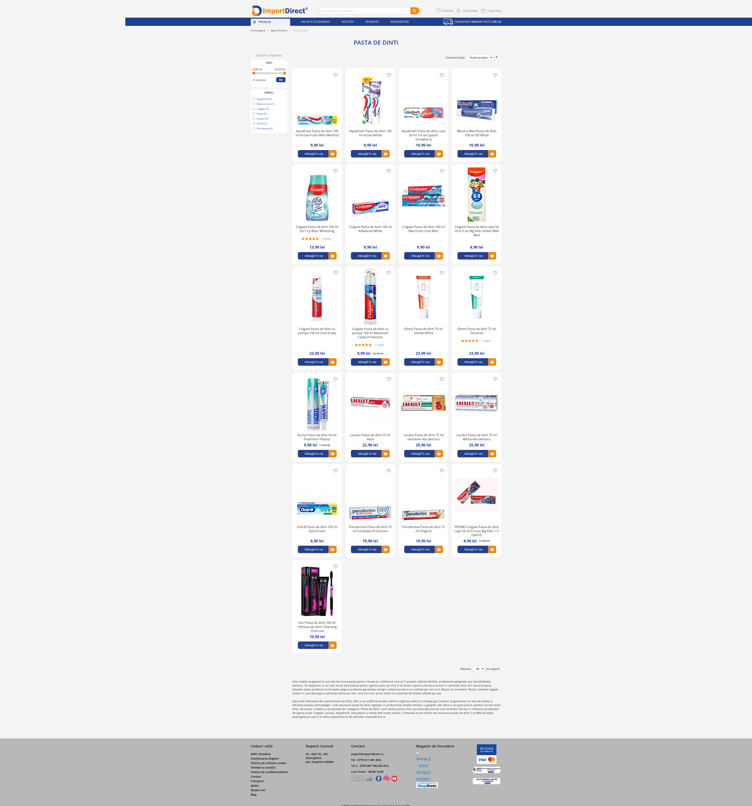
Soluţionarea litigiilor (265, 758)
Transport (257, 781)
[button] (334, 74)
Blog (254, 794)
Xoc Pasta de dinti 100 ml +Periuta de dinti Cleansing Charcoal (317, 627)
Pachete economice (315, 22)
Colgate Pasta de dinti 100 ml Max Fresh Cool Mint (423, 229)
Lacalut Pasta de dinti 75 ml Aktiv (370, 437)
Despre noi (258, 790)
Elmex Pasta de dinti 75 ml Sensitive (476, 331)
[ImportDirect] (280, 11)
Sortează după (455, 57)
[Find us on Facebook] (378, 779)
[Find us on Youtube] (394, 779)
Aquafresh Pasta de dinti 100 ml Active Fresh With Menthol (317, 133)
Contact (256, 776)
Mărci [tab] (269, 92)
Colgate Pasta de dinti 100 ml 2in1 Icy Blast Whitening (317, 229)
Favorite (448, 11)
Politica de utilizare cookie (268, 763)
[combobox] (369, 10)
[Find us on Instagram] (386, 779)
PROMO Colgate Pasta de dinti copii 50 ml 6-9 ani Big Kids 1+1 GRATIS (476, 531)
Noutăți (348, 22)
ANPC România (261, 754)
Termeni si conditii (263, 767)
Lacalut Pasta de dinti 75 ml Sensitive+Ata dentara (423, 437)
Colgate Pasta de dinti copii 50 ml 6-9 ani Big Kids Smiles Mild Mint (477, 231)
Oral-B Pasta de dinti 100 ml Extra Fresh (317, 529)
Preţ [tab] (269, 62)
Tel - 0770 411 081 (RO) (366, 760)
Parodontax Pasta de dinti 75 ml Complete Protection (370, 529)
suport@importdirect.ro (367, 754)
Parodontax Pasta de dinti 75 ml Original (423, 529)
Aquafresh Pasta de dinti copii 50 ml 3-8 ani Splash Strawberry (423, 135)
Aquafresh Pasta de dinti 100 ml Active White (370, 133)
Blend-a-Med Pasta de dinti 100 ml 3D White (476, 133)
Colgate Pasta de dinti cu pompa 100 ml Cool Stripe (317, 331)
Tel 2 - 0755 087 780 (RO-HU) (370, 766)
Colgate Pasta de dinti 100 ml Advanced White (370, 229)
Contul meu (470, 11)
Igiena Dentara (279, 30)
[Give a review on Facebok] (362, 779)
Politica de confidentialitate (269, 772)
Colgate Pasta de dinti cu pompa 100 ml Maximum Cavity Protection (370, 333)
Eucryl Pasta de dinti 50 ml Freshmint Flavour (317, 437)
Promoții (372, 22)
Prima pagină (258, 30)
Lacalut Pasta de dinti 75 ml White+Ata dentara (476, 437)
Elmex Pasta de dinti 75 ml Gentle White (423, 331)
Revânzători (399, 22)
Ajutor (255, 785)
